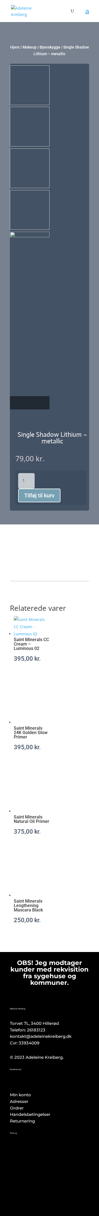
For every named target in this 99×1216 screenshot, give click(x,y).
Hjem (15, 47)
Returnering (22, 1121)
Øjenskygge (50, 47)
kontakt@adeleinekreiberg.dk (41, 1036)
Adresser (19, 1101)
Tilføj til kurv (39, 495)
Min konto (20, 1094)
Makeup (30, 47)
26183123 (36, 1030)
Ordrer (17, 1108)
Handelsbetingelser (30, 1114)
